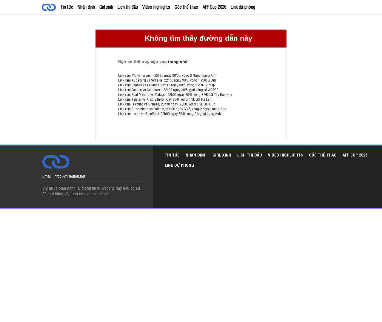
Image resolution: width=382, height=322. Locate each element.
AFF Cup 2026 (214, 7)
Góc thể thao (186, 7)
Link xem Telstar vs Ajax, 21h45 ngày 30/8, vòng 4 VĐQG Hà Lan (164, 99)
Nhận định (86, 7)
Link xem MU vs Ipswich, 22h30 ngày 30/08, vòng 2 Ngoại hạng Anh (167, 75)
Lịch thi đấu (128, 7)
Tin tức (66, 7)
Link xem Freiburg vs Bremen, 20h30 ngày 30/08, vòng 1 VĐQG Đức (166, 104)
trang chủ (178, 61)
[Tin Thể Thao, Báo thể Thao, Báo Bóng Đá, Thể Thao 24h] (50, 7)
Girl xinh (106, 7)
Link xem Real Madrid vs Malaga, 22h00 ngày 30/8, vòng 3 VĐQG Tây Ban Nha (175, 94)
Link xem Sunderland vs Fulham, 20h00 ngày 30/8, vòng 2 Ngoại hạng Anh (172, 108)
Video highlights (156, 7)
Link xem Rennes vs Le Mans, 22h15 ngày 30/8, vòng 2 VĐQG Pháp (166, 84)
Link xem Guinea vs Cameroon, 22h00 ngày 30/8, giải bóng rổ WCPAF (168, 89)
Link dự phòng (243, 7)
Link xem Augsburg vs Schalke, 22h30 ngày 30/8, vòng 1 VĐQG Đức (167, 80)
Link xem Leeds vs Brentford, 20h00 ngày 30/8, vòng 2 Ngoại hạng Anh (169, 113)
